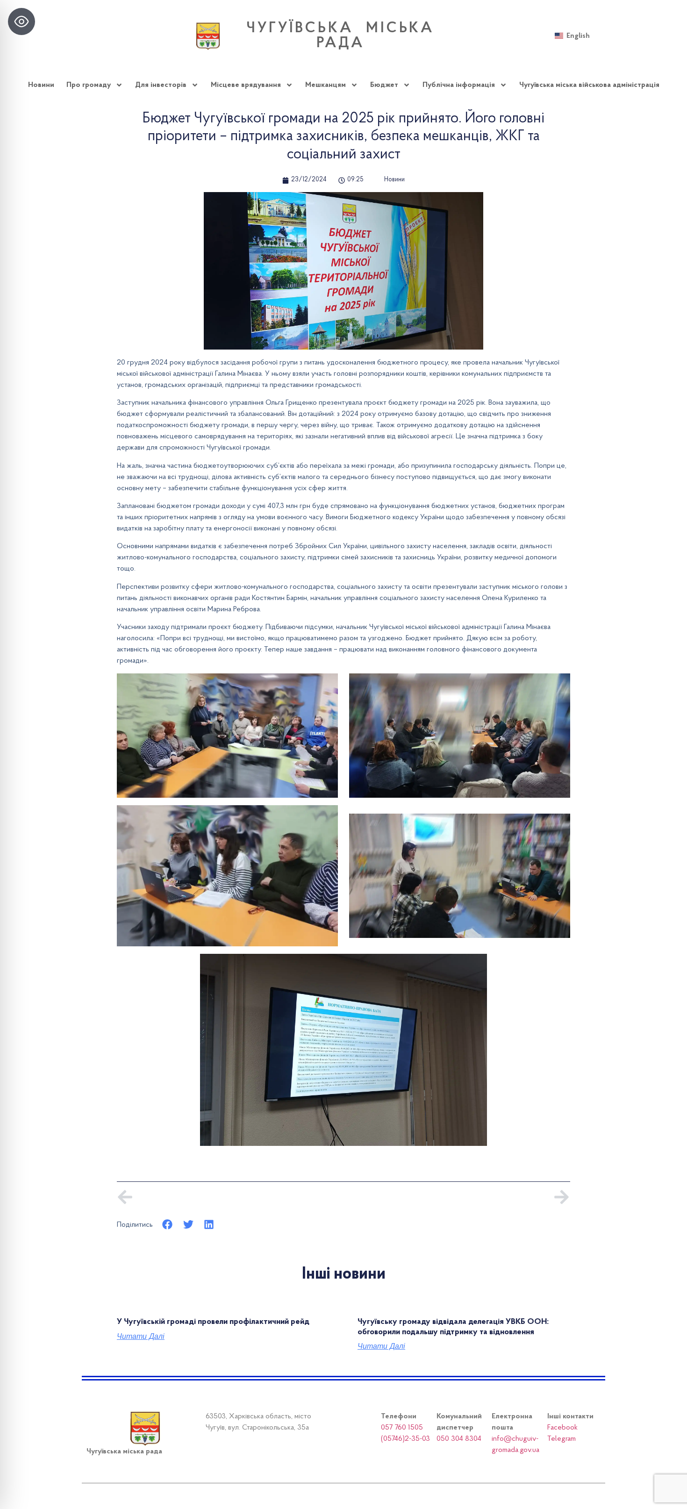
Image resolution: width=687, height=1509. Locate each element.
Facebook (562, 1427)
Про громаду (88, 85)
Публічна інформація (458, 85)
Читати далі (141, 1336)
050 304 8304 (459, 1439)
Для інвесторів (160, 85)
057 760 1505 (402, 1427)
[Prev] (230, 1197)
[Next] (457, 1197)
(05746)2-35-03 (405, 1439)
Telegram (561, 1439)
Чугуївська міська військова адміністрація (589, 85)
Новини (41, 85)
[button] (167, 1224)
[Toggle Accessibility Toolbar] (21, 21)
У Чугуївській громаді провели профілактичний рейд (213, 1322)
